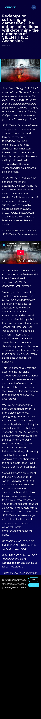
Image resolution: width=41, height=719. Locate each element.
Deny (33, 579)
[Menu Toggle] (33, 7)
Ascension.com (11, 562)
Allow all (33, 585)
